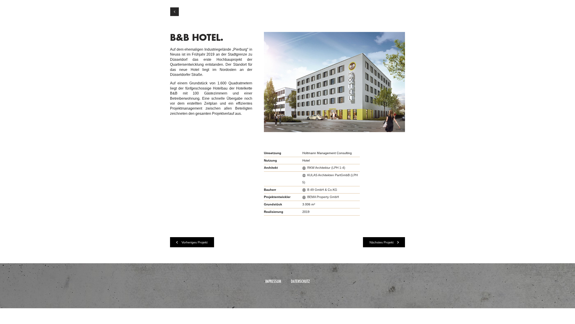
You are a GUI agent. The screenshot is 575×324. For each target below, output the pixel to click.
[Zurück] (174, 11)
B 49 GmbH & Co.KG (322, 189)
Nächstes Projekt (381, 242)
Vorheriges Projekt (194, 242)
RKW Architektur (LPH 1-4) (326, 167)
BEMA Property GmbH (323, 197)
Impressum (273, 281)
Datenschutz (300, 281)
